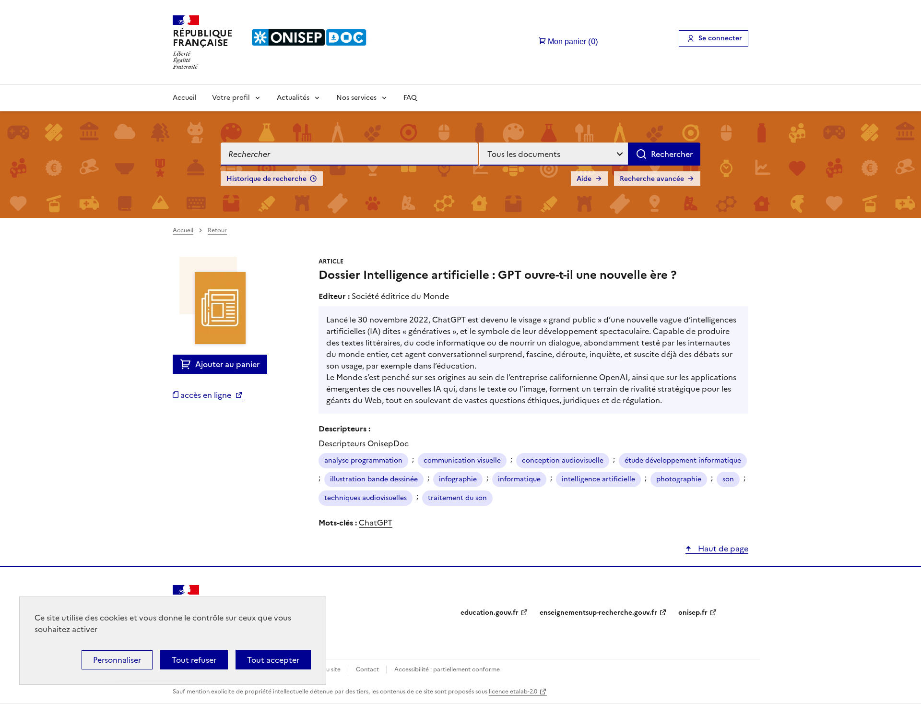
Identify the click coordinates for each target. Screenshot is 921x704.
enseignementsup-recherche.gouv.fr (598, 613)
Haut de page (722, 548)
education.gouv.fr (489, 613)
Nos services (356, 98)
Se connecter (720, 38)
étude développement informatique (683, 460)
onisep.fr (693, 613)
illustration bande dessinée (374, 479)
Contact (368, 669)
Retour (217, 230)
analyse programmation (363, 460)
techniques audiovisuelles (365, 498)
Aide (584, 179)
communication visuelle (462, 460)
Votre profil (231, 98)
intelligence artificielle (598, 479)
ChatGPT (375, 522)
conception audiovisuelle (562, 460)
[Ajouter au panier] (187, 364)
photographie (678, 479)
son (728, 479)
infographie (458, 479)
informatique (519, 479)
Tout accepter (273, 660)
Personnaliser (117, 660)
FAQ (410, 98)
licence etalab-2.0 (513, 691)
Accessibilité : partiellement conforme (447, 669)
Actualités (293, 98)
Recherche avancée (652, 179)
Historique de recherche (266, 179)
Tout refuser (194, 660)
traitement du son (457, 498)
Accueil (185, 98)
